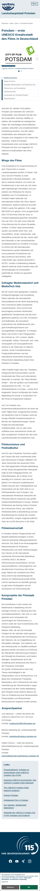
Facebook (10, 861)
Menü (35, 4)
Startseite (5, 23)
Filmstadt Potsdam (26, 23)
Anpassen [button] (4, 882)
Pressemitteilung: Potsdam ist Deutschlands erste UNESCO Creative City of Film (16, 772)
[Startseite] (8, 6)
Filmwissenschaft (9, 91)
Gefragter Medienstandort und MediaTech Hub (19, 85)
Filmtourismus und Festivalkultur (15, 88)
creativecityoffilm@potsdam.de (22, 723)
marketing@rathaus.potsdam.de (22, 736)
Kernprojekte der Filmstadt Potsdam (16, 95)
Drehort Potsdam (11, 795)
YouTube (16, 861)
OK (29, 887)
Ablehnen (10, 887)
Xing (23, 861)
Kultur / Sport (14, 23)
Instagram (29, 861)
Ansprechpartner (9, 98)
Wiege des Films (9, 81)
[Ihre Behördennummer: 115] (20, 845)
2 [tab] (21, 71)
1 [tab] (19, 71)
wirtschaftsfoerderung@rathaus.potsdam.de (20, 756)
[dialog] (20, 882)
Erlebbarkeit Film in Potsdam (16, 800)
